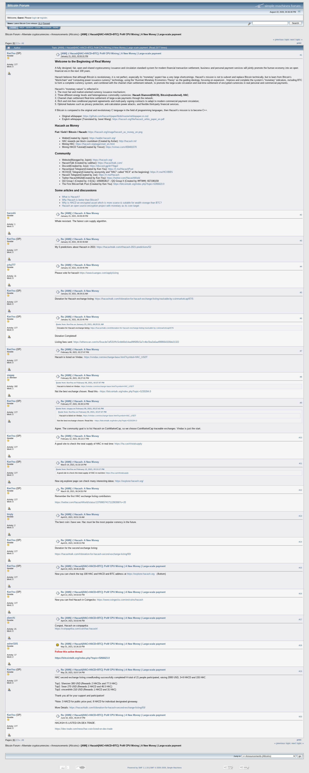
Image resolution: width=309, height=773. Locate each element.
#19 (300, 671)
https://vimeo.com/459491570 (121, 147)
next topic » (296, 39)
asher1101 (12, 643)
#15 (300, 568)
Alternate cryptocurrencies (35, 34)
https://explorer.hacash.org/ (129, 481)
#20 (300, 717)
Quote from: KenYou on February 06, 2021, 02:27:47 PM (80, 383)
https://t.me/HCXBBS (161, 172)
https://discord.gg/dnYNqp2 (104, 166)
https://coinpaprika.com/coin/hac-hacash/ (76, 628)
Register (47, 28)
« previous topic (281, 39)
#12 (300, 490)
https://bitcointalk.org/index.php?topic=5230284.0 (125, 391)
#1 (301, 55)
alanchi (11, 617)
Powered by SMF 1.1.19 (137, 768)
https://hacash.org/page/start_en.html (95, 144)
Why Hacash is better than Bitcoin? (80, 200)
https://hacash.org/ (102, 160)
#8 (301, 377)
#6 (301, 318)
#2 (301, 215)
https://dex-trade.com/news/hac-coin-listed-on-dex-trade (83, 728)
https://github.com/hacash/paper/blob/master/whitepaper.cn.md (115, 116)
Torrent (46, 23)
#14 (300, 542)
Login (37, 28)
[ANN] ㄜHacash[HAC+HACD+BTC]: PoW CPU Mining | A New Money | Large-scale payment (131, 34)
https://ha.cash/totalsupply (128, 443)
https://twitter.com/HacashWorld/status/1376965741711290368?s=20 (90, 502)
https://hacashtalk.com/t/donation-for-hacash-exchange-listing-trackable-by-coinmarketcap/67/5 (144, 298)
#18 (300, 645)
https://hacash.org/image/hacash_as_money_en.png (115, 132)
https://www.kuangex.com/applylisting (99, 273)
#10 (300, 437)
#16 (300, 594)
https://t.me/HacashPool (120, 169)
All (22, 43)
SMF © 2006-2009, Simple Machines (166, 768)
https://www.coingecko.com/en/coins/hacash (120, 599)
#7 (301, 351)
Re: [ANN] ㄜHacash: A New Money (80, 213)
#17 (300, 619)
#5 (301, 292)
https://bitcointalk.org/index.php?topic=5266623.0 (138, 184)
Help (22, 28)
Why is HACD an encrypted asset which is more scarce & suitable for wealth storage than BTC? (112, 202)
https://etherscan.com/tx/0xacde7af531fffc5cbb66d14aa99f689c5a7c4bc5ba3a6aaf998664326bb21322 (126, 342)
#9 (301, 403)
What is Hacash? (71, 196)
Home (13, 28)
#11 (300, 463)
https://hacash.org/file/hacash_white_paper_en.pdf (138, 119)
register (43, 18)
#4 (301, 266)
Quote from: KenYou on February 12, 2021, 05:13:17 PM (80, 469)
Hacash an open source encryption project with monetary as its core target (100, 205)
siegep (10, 375)
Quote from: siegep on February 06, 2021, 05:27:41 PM (80, 409)
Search (29, 28)
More (55, 28)
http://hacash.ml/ (128, 141)
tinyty (10, 514)
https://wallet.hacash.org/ (102, 138)
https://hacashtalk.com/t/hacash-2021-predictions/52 (124, 247)
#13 (300, 516)
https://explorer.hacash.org (140, 574)
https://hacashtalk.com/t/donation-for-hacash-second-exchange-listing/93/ (93, 554)
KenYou (11, 53)
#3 (301, 241)
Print (299, 43)
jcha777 (11, 264)
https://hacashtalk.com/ (110, 163)
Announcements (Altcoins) (65, 34)
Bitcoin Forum (12, 34)
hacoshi (11, 213)
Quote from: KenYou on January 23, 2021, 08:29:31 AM (80, 324)
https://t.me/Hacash (109, 175)
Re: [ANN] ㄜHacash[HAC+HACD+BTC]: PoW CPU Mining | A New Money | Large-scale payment (113, 566)
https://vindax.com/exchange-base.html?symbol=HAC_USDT (116, 357)
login (34, 18)
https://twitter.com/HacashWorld (123, 178)
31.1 (40, 23)
